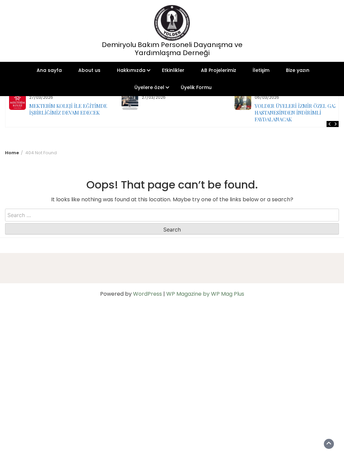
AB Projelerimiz (218, 70)
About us (89, 70)
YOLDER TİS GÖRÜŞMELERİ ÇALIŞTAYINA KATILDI (295, 109)
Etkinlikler (173, 70)
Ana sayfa (49, 70)
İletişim (261, 70)
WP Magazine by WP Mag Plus (205, 294)
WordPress (147, 294)
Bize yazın (297, 70)
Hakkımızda (131, 70)
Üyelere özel (149, 87)
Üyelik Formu (196, 87)
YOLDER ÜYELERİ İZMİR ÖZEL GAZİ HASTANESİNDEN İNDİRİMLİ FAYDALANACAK (192, 112)
